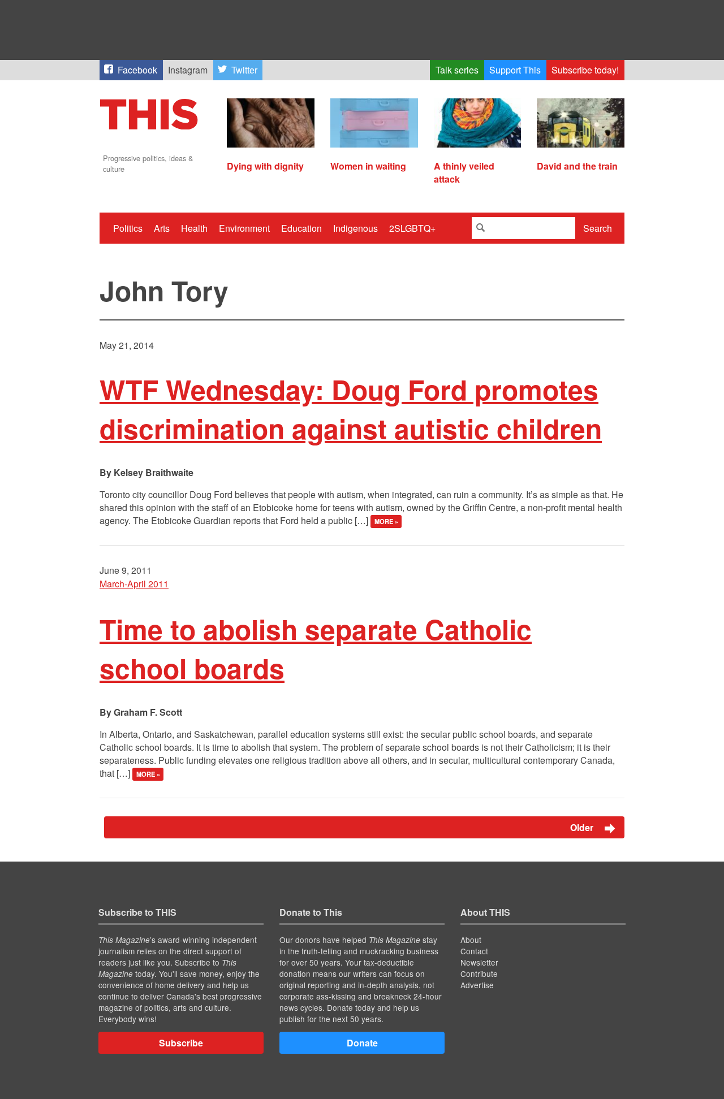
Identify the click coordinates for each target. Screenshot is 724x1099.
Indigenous (355, 228)
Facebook (137, 69)
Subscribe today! (585, 69)
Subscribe (181, 1042)
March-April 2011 (134, 583)
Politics (128, 228)
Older (583, 827)
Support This (515, 69)
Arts (162, 228)
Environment (244, 228)
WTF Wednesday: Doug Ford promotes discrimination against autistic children (351, 409)
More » (386, 521)
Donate (362, 1042)
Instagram (188, 69)
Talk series (457, 69)
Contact (474, 951)
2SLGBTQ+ (412, 228)
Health (194, 228)
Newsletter (479, 962)
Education (301, 228)
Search (597, 228)
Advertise (477, 984)
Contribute (479, 973)
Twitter (244, 69)
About (470, 939)
